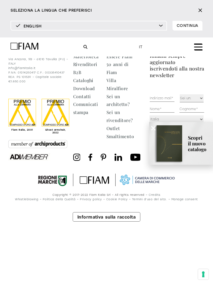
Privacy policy (91, 199)
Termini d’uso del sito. (149, 199)
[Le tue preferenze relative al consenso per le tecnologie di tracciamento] (203, 274)
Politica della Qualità (59, 199)
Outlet (113, 128)
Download (84, 88)
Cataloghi (83, 80)
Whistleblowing (26, 199)
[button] (153, 128)
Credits (154, 195)
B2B (77, 72)
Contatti (82, 96)
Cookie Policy (117, 199)
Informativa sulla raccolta (106, 217)
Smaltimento (120, 136)
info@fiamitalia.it (22, 68)
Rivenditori (85, 64)
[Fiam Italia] (24, 47)
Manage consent (184, 199)
